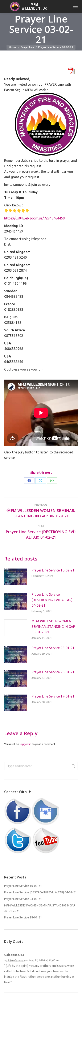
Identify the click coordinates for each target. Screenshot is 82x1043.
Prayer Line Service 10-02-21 (53, 570)
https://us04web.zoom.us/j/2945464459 (34, 218)
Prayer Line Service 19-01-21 (53, 696)
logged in (25, 744)
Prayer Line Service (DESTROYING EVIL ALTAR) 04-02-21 (52, 600)
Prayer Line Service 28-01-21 (53, 648)
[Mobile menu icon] (75, 6)
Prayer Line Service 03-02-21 (23, 899)
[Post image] (15, 577)
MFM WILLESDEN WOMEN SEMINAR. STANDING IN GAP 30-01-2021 (53, 626)
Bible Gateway (16, 960)
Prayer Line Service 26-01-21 (53, 672)
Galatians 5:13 (14, 955)
